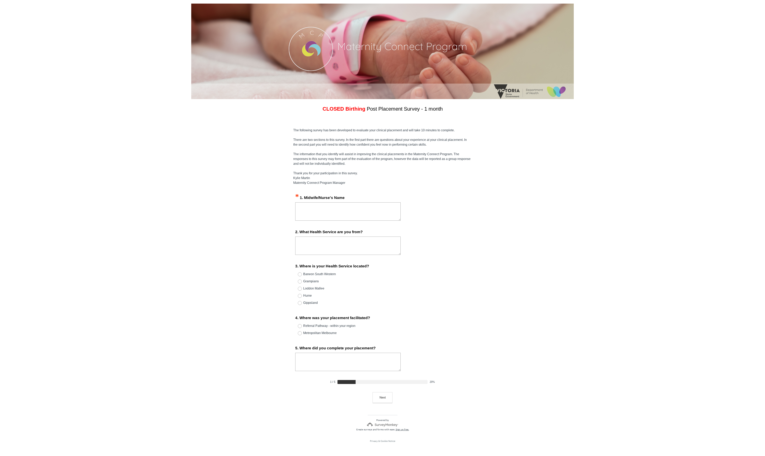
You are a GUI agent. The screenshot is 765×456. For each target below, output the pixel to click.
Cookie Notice (388, 441)
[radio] (297, 274)
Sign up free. (402, 429)
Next (383, 397)
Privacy (374, 441)
